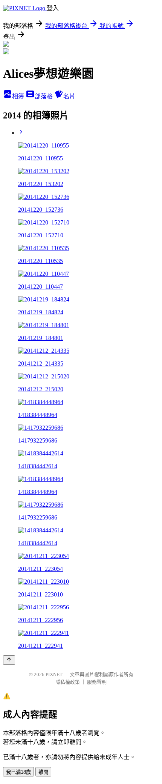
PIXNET (54, 674)
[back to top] (9, 660)
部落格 (44, 96)
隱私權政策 (67, 682)
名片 (69, 96)
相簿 (19, 96)
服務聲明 (97, 682)
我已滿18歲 (18, 772)
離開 (43, 772)
